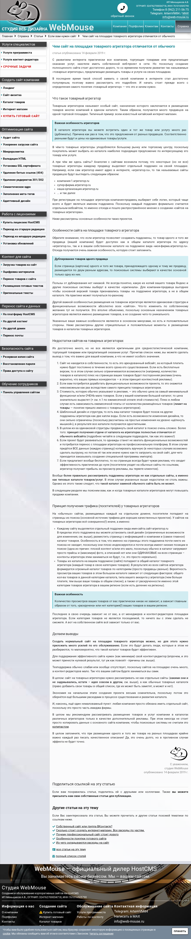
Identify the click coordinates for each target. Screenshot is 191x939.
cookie (6, 933)
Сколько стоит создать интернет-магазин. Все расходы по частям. (100, 830)
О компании (10, 912)
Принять (180, 931)
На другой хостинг (15, 321)
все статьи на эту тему (71, 849)
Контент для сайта (16, 257)
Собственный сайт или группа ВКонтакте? (84, 826)
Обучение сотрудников (20, 384)
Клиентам (151, 26)
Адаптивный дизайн (16, 201)
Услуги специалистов (18, 44)
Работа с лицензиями (18, 214)
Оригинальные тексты (18, 293)
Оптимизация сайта (17, 129)
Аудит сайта (11, 137)
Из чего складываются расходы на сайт (82, 842)
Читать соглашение (101, 933)
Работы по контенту (90, 917)
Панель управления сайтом (21, 392)
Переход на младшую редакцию (24, 236)
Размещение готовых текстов (23, 286)
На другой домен (14, 328)
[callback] (122, 8)
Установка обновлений (18, 243)
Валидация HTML (14, 158)
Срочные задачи (17, 66)
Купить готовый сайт (21, 116)
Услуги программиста (17, 52)
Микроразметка (13, 151)
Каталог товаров (14, 102)
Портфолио (136, 26)
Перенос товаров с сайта (19, 279)
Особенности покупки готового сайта (81, 838)
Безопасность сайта (17, 348)
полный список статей (71, 856)
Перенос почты (13, 335)
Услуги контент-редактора (20, 59)
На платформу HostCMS (19, 314)
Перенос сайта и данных (21, 306)
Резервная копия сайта (18, 356)
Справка (183, 26)
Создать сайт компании (20, 80)
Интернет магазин (15, 109)
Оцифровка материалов (18, 272)
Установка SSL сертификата (21, 165)
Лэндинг (8, 88)
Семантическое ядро (17, 187)
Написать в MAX (127, 916)
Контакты (167, 26)
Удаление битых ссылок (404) (23, 172)
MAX (185, 13)
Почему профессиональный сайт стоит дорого (87, 834)
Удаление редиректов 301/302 (23, 179)
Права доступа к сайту (18, 371)
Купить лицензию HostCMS (21, 222)
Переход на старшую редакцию (24, 229)
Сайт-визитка (12, 95)
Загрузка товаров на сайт (20, 264)
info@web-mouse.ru (175, 17)
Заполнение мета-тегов (19, 194)
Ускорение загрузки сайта (20, 144)
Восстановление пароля (19, 364)
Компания (120, 26)
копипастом (60, 726)
